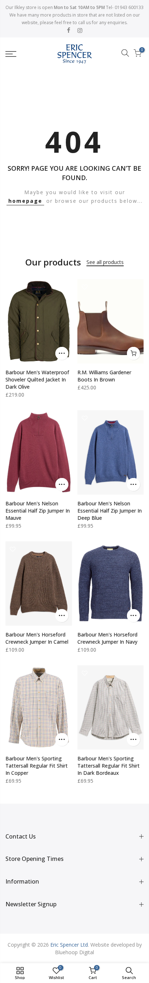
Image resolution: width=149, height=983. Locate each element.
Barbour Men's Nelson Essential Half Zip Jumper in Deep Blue (109, 510)
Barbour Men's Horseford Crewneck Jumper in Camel (36, 638)
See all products (105, 262)
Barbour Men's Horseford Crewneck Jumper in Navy (107, 638)
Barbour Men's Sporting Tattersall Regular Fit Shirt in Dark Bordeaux (108, 765)
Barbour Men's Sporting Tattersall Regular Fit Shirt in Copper (36, 765)
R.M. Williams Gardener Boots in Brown (104, 376)
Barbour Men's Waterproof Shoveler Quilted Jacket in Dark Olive (37, 379)
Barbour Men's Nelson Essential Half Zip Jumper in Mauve (37, 510)
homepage (25, 200)
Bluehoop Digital (74, 952)
